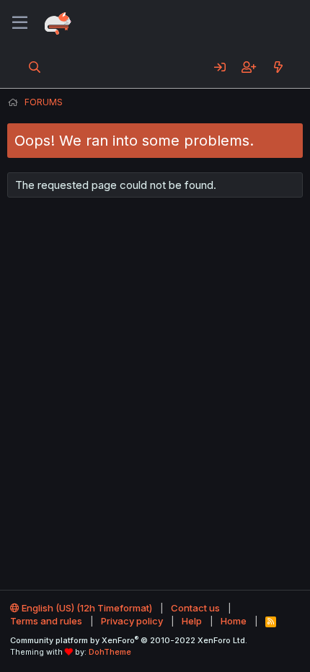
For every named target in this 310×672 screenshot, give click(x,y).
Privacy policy (132, 621)
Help (192, 621)
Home (234, 621)
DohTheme (110, 652)
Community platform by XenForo (128, 640)
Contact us (195, 608)
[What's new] (278, 67)
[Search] (35, 67)
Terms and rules (46, 621)
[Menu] (20, 23)
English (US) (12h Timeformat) (85, 608)
